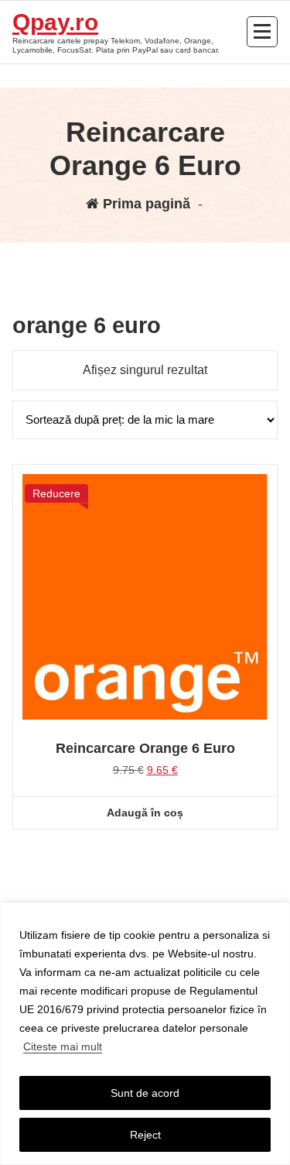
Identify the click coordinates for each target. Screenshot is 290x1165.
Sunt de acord (145, 1093)
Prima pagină (144, 203)
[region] (145, 1033)
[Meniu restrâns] (262, 31)
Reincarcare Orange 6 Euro (145, 748)
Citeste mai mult (62, 1046)
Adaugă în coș (145, 812)
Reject (145, 1135)
